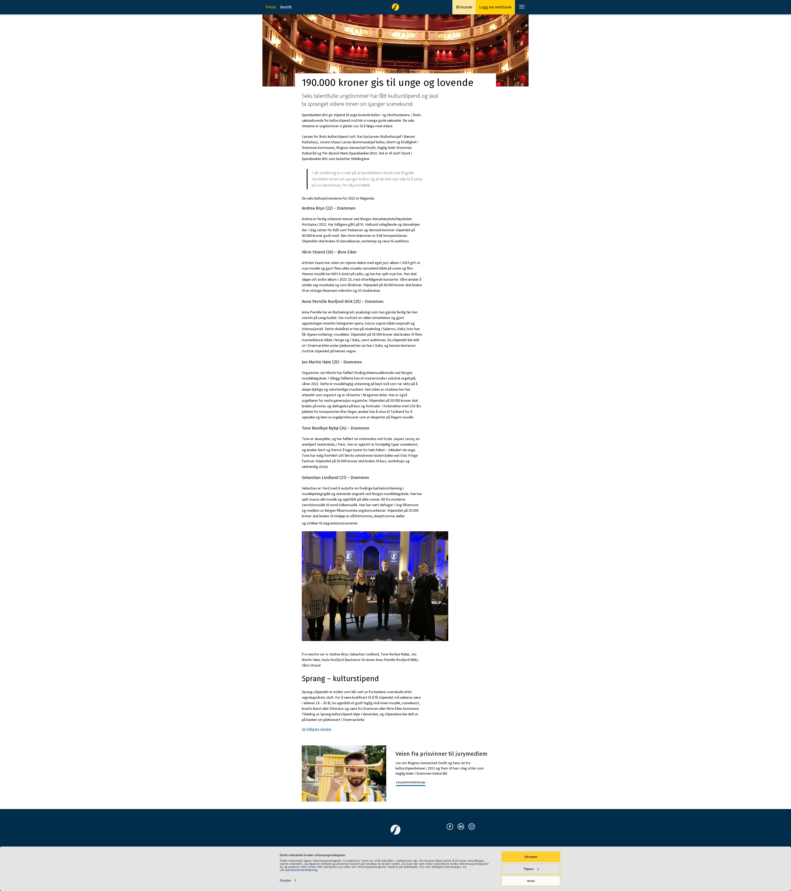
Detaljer (285, 880)
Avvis (531, 881)
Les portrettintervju (410, 782)
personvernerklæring (301, 870)
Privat (271, 7)
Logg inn (495, 7)
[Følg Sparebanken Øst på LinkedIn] (461, 827)
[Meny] (522, 7)
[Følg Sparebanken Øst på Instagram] (472, 827)
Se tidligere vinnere (316, 729)
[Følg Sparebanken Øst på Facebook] (450, 827)
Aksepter (530, 856)
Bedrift (286, 7)
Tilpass (528, 869)
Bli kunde (464, 7)
